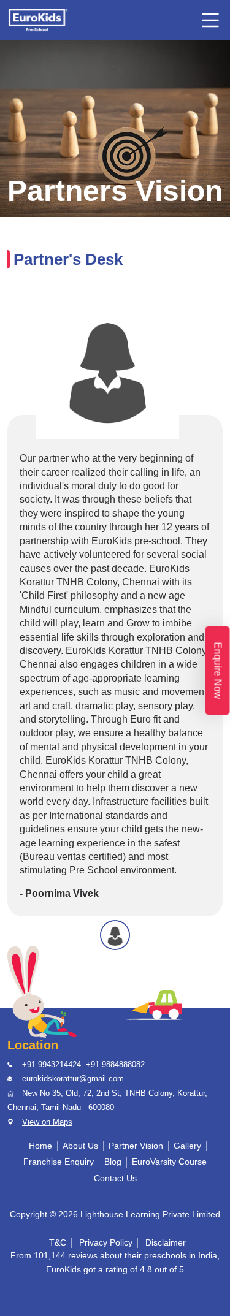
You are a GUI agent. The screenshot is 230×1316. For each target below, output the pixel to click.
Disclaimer (165, 1242)
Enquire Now (218, 670)
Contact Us (115, 1178)
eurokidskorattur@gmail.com (73, 1078)
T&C (57, 1242)
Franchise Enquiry (58, 1161)
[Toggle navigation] (210, 20)
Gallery (187, 1146)
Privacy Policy (105, 1242)
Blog (112, 1161)
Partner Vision (136, 1146)
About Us (80, 1146)
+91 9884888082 (115, 1064)
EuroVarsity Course (169, 1161)
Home (40, 1146)
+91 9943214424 (51, 1064)
